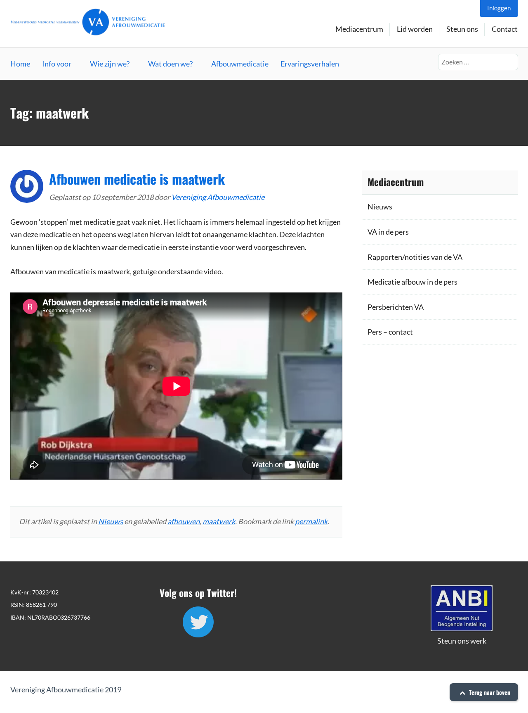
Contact (505, 28)
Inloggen (499, 8)
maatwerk (219, 521)
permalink (311, 521)
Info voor (56, 63)
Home (20, 63)
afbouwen (183, 521)
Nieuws (110, 521)
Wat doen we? (170, 63)
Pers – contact (390, 331)
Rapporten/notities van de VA (415, 256)
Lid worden (415, 28)
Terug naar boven (488, 692)
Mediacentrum (359, 28)
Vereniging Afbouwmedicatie (217, 197)
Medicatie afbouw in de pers (412, 281)
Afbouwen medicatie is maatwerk (137, 178)
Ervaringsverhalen (309, 63)
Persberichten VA (396, 306)
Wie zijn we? (110, 63)
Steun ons (462, 28)
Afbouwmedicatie (240, 63)
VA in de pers (388, 231)
